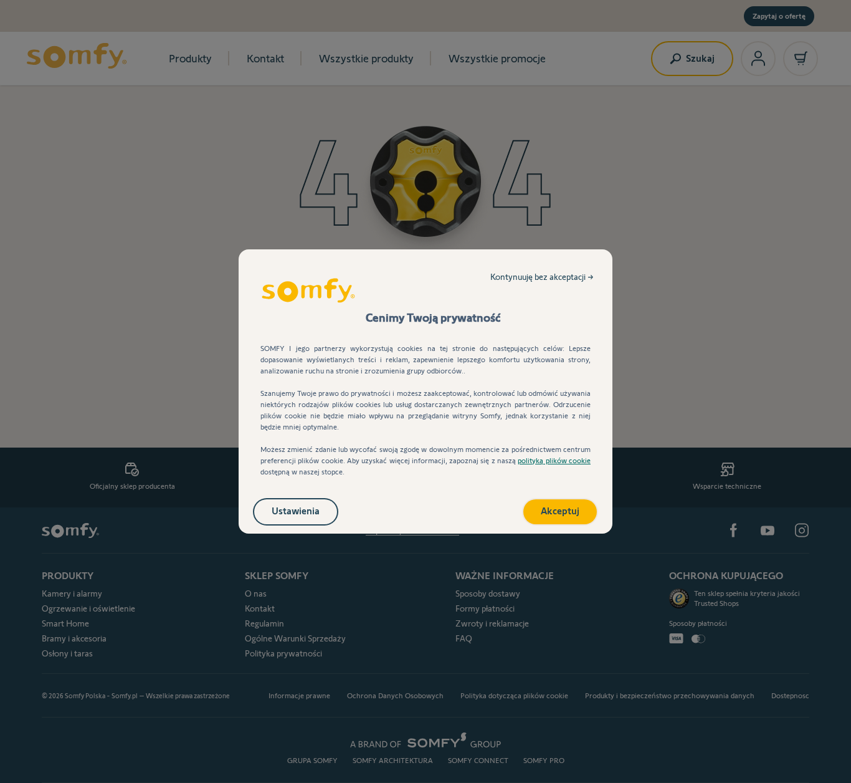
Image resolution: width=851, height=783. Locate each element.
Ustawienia (296, 511)
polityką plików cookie (554, 460)
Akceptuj (560, 511)
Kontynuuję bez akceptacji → (542, 277)
